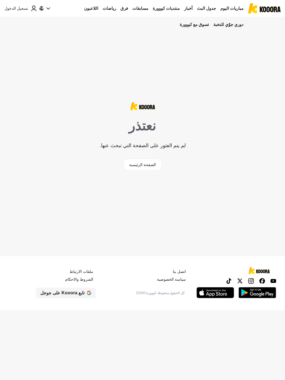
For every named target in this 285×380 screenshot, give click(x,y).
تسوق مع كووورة (194, 24)
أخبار (188, 8)
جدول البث (206, 8)
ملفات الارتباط (81, 271)
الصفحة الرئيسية (142, 164)
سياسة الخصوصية (171, 279)
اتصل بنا (179, 271)
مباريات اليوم (232, 8)
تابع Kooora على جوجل (62, 292)
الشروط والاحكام (79, 279)
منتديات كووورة (166, 8)
